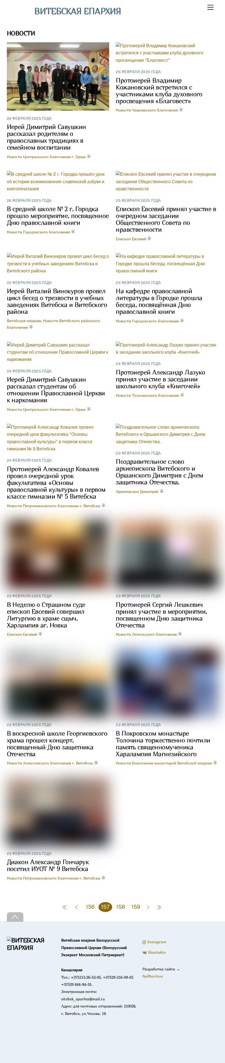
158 (120, 907)
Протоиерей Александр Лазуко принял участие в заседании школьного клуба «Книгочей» (160, 379)
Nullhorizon (152, 976)
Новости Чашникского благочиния (147, 110)
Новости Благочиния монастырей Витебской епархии (164, 763)
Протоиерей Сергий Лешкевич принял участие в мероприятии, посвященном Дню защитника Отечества (161, 615)
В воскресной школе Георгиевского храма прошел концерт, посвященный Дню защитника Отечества (57, 744)
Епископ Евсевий (131, 238)
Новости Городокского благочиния (38, 232)
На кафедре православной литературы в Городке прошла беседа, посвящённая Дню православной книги (159, 301)
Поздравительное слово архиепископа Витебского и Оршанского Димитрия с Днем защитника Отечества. (159, 472)
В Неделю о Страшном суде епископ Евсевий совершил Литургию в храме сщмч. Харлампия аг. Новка (46, 615)
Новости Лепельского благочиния (146, 634)
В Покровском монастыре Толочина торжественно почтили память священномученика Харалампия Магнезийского (163, 744)
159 (135, 907)
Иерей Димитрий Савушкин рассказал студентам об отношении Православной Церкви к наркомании (56, 390)
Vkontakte (156, 952)
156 (90, 907)
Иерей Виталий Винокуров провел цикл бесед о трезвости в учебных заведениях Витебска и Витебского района (57, 301)
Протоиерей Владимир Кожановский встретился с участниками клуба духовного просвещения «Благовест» (159, 91)
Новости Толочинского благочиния (147, 395)
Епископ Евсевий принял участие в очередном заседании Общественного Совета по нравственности (166, 219)
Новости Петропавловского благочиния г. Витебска (53, 505)
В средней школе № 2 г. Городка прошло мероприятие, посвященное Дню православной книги (58, 215)
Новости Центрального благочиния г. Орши (46, 156)
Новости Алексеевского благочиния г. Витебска (50, 763)
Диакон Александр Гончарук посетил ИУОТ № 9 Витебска (48, 865)
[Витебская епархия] (31, 947)
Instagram (156, 941)
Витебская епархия (24, 320)
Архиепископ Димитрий (137, 491)
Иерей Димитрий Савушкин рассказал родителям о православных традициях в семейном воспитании (46, 137)
